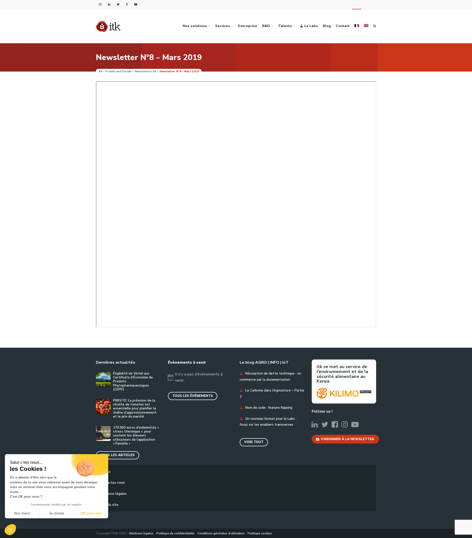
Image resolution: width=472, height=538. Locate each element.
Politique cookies (260, 533)
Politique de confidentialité (175, 533)
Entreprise (247, 26)
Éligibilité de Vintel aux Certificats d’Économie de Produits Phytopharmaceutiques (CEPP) (133, 381)
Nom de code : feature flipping (268, 407)
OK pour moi (91, 513)
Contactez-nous (112, 482)
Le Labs (311, 26)
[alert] (200, 377)
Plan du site (109, 504)
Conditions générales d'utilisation (221, 533)
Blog (327, 26)
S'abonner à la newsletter (347, 439)
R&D (266, 26)
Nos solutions (195, 26)
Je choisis (56, 513)
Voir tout (254, 442)
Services (222, 26)
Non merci (22, 513)
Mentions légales (113, 493)
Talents (285, 26)
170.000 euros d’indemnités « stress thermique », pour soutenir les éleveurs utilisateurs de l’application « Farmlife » (136, 436)
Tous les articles (117, 455)
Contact (343, 26)
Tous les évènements (192, 395)
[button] (10, 530)
